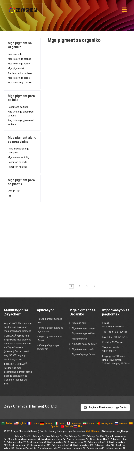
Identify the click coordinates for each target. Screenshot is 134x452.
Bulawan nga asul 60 (115, 448)
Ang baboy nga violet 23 (73, 448)
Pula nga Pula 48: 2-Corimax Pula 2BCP (81, 127)
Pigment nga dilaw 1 (99, 439)
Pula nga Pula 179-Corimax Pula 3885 (80, 267)
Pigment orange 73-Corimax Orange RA (82, 80)
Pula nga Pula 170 (59, 436)
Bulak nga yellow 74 (56, 442)
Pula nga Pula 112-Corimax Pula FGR (80, 173)
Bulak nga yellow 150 (19, 445)
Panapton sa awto (17, 162)
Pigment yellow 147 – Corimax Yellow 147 (84, 61)
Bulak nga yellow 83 (77, 442)
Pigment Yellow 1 (68, 108)
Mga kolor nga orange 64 (53, 439)
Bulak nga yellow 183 (105, 445)
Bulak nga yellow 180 (83, 445)
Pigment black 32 (68, 52)
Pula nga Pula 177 (77, 436)
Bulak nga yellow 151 (40, 445)
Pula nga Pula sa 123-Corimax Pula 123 (82, 192)
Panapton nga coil (17, 166)
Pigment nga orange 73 (78, 439)
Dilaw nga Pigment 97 (70, 89)
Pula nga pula (15, 54)
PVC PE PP (14, 191)
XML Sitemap (93, 431)
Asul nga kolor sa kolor (20, 73)
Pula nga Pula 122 (23, 436)
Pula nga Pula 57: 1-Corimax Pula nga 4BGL (84, 164)
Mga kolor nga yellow (19, 63)
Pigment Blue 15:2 (68, 71)
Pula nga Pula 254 (95, 436)
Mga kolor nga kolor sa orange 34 (24, 439)
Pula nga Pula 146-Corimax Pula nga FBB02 (84, 211)
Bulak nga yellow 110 (98, 442)
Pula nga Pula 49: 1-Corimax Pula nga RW (83, 145)
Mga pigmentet (16, 68)
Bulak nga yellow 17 (16, 442)
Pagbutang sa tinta (18, 106)
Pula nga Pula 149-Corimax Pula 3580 (80, 220)
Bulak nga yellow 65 (36, 442)
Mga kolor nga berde (19, 77)
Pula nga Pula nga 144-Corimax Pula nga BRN (85, 201)
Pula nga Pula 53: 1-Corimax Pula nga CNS (83, 155)
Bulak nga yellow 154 (62, 445)
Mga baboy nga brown (20, 82)
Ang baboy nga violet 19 (49, 448)
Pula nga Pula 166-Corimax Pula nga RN (82, 229)
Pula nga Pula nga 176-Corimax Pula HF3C (83, 248)
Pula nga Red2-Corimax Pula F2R (78, 117)
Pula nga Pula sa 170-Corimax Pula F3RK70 (84, 239)
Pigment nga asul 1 (69, 99)
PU (9, 195)
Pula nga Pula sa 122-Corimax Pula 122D (83, 183)
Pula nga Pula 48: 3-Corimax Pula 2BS (81, 136)
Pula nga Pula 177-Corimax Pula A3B (80, 257)
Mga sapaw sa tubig (18, 157)
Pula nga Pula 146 (41, 436)
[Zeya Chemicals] (23, 8)
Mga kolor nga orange (19, 58)
